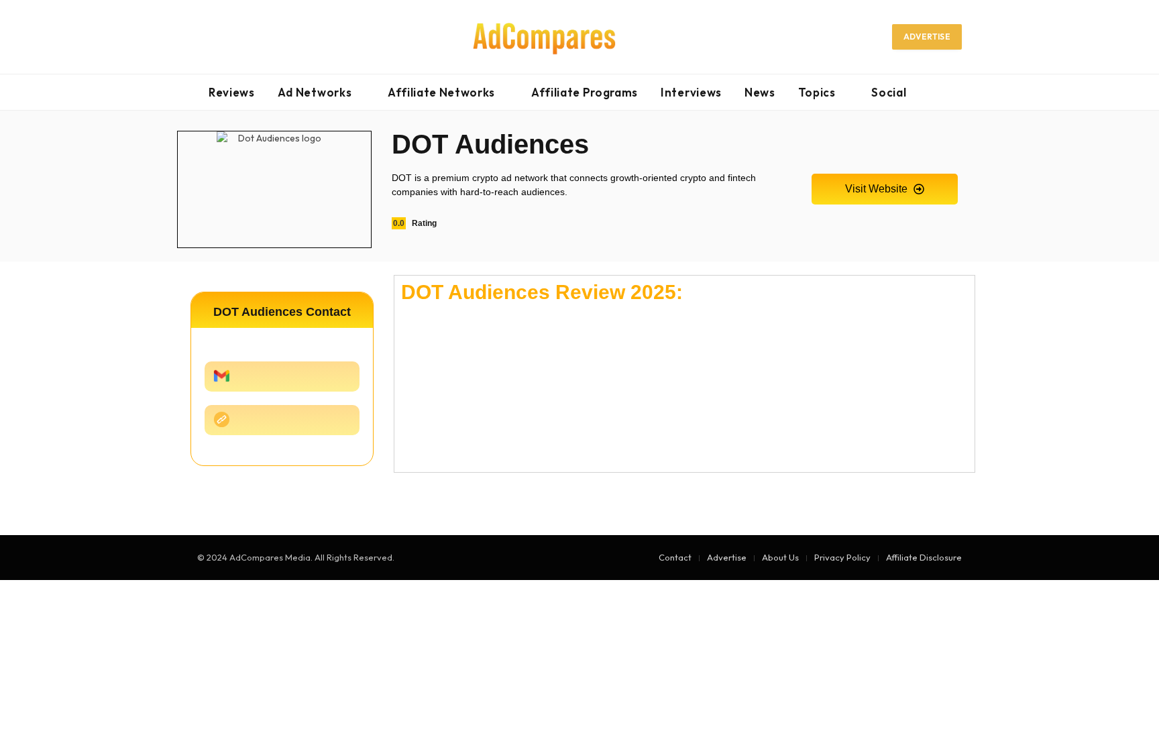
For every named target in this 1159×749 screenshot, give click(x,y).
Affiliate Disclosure (924, 557)
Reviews (232, 92)
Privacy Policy (842, 557)
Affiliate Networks (441, 92)
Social (888, 92)
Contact (675, 557)
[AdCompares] (544, 37)
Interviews (691, 92)
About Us (780, 557)
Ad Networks (314, 92)
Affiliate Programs (584, 92)
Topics (817, 92)
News (759, 92)
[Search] (956, 92)
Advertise (926, 37)
